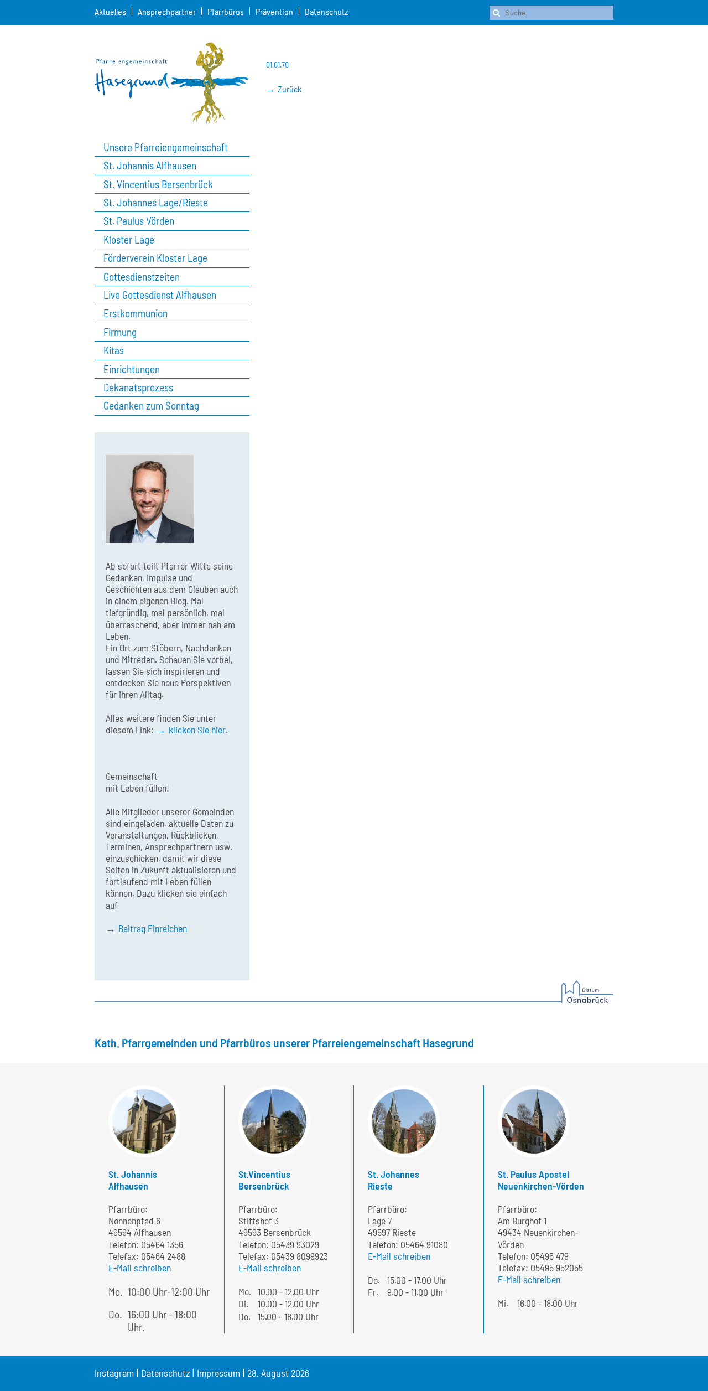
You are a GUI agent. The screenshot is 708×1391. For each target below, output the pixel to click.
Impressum (218, 1373)
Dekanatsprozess (138, 387)
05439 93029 (295, 1244)
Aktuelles (110, 11)
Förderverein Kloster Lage (155, 258)
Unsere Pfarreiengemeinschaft (165, 147)
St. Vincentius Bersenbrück (158, 184)
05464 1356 (162, 1244)
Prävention (274, 11)
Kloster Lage (128, 240)
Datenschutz (326, 11)
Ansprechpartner (167, 11)
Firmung (120, 332)
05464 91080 (424, 1244)
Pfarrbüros (225, 11)
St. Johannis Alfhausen (149, 165)
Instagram (114, 1373)
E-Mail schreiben (139, 1267)
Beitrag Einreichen (152, 928)
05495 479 (549, 1256)
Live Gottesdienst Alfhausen (159, 295)
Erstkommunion (135, 313)
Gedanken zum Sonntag (151, 406)
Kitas (113, 350)
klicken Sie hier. (198, 729)
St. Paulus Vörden (138, 221)
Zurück (289, 89)
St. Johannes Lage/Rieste (155, 203)
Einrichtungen (131, 369)
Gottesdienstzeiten (141, 277)
